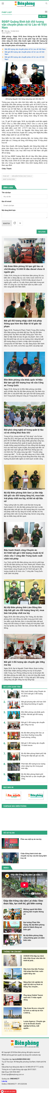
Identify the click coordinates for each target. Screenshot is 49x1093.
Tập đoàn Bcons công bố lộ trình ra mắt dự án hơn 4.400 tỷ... (33, 1010)
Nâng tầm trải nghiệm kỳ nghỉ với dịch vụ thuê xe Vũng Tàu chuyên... (33, 984)
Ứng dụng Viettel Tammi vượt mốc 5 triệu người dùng (33, 997)
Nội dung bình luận (8, 210)
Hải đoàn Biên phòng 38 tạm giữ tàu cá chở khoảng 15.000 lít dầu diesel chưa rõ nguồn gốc (24, 269)
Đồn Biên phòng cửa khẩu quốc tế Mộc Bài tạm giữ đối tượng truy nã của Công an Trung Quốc (23, 382)
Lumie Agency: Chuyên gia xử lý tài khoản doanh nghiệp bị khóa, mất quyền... (34, 1024)
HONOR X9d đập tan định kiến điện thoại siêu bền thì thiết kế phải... (34, 958)
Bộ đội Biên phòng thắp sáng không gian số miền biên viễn (34, 937)
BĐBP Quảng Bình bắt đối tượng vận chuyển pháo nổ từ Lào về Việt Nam (24, 24)
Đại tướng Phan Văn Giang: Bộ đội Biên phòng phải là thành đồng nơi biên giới (33, 926)
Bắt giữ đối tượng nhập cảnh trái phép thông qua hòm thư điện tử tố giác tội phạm (23, 323)
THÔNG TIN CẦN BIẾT (13, 952)
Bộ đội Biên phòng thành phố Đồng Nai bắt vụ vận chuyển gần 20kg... (33, 776)
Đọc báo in (8, 787)
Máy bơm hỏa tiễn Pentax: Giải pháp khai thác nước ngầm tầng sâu (33, 971)
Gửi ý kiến (42, 232)
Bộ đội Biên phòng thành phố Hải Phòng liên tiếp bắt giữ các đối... (33, 754)
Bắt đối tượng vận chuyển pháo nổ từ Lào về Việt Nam (25, 49)
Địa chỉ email (6, 201)
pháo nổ (6, 176)
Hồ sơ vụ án (8, 833)
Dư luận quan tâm (12, 687)
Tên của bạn (6, 192)
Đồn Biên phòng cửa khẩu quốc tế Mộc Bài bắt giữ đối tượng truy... (33, 714)
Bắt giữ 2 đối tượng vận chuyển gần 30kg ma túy (33, 723)
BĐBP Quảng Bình (9, 179)
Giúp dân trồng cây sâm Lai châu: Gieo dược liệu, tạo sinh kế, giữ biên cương (23, 902)
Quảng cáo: (10, 1079)
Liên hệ (4, 1081)
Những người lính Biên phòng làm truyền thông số (33, 911)
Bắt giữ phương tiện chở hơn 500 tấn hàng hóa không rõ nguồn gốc (33, 704)
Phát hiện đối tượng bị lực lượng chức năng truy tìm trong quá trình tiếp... (33, 766)
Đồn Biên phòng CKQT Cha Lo (22, 176)
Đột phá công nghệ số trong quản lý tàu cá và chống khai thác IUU (23, 431)
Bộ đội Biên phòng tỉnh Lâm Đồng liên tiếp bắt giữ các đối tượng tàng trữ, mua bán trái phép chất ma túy (24, 610)
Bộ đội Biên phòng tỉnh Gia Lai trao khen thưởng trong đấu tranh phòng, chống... (32, 735)
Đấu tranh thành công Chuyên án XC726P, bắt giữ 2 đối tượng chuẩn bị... (33, 693)
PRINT (44, 16)
